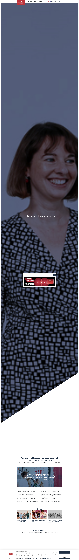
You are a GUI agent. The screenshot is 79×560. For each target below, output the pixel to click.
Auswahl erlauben (64, 554)
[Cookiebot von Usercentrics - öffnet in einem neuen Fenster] (11, 558)
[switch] (29, 558)
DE (49, 1)
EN (51, 1)
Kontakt (60, 1)
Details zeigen (49, 558)
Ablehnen (64, 557)
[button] (19, 477)
